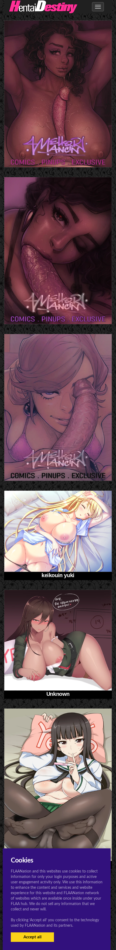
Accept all (32, 937)
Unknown (58, 694)
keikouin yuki (58, 575)
